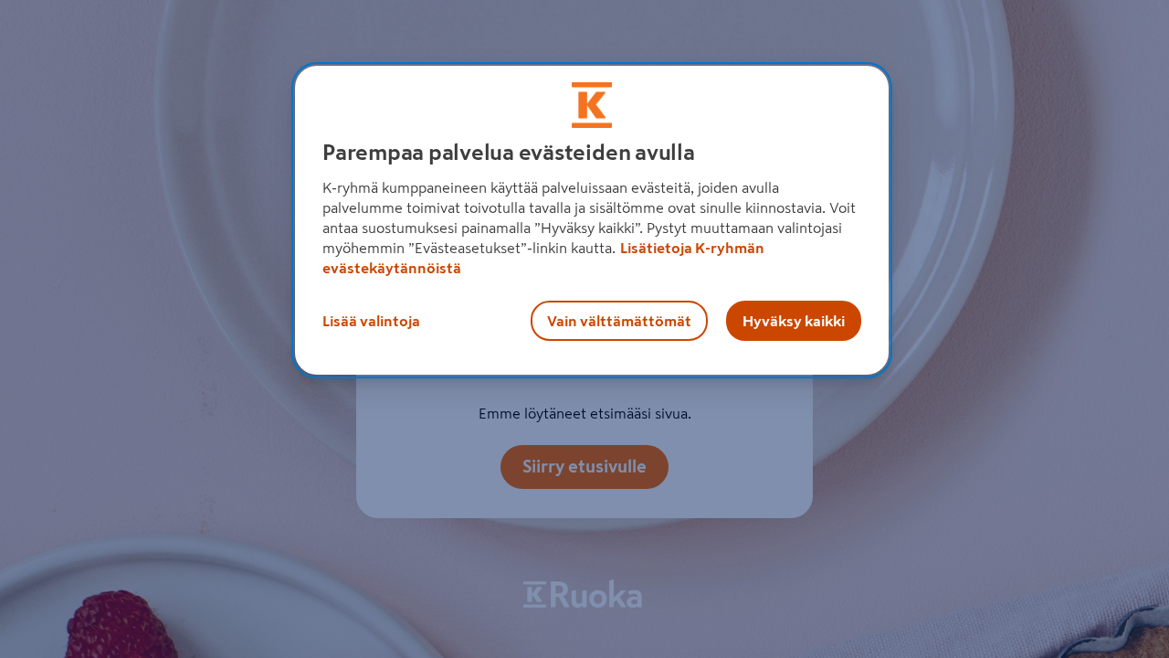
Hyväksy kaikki (793, 320)
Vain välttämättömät (619, 320)
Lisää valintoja (371, 320)
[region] (592, 220)
